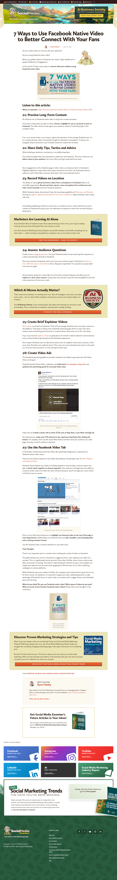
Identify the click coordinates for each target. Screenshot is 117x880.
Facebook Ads (40, 673)
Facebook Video (52, 673)
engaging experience (41, 254)
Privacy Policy (28, 846)
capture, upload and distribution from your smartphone (51, 195)
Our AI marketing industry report (58, 855)
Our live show (53, 847)
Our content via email (55, 838)
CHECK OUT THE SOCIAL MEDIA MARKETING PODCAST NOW (58, 664)
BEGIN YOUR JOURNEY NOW (91, 15)
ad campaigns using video (76, 364)
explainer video (42, 336)
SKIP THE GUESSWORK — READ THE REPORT (58, 240)
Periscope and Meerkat (84, 192)
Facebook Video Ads (66, 673)
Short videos (27, 326)
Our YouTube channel (55, 844)
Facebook (30, 673)
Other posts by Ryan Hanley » (39, 699)
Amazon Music (82, 109)
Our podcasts (53, 841)
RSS (90, 109)
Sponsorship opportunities (56, 858)
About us (51, 835)
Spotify (53, 109)
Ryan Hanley (44, 684)
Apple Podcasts (43, 109)
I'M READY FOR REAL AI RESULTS (57, 312)
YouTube (73, 109)
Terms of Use (19, 846)
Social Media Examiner (24, 12)
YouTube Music (62, 109)
